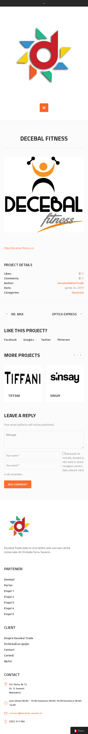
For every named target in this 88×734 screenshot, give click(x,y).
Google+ (28, 339)
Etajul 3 (9, 602)
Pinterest (64, 339)
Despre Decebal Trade (18, 638)
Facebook (10, 339)
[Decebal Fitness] (44, 195)
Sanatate (78, 292)
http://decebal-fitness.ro (19, 248)
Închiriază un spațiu (16, 644)
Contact (9, 649)
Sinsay (63, 395)
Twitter (46, 339)
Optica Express (64, 314)
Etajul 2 (9, 596)
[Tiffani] (31, 377)
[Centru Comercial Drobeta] (44, 55)
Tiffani (22, 395)
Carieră (9, 655)
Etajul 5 (9, 614)
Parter (8, 585)
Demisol (9, 579)
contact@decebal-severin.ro (25, 713)
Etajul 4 (9, 608)
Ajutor (8, 661)
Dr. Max (17, 314)
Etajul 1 (9, 591)
